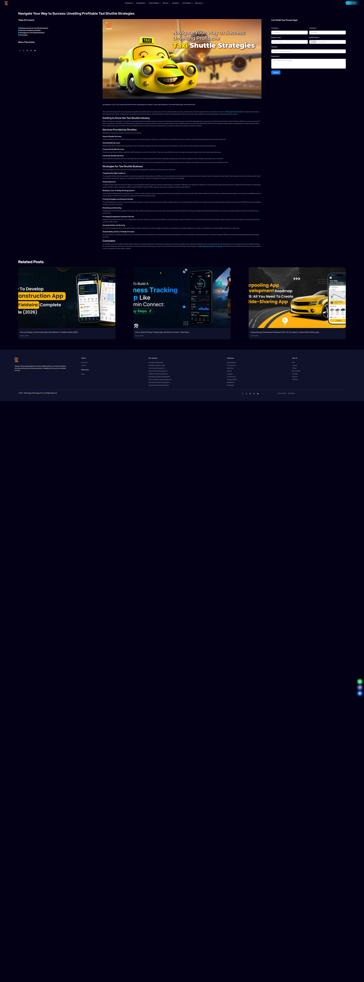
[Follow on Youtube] (34, 50)
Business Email (276, 37)
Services (165, 3)
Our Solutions (140, 3)
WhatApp (274, 47)
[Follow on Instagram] (27, 50)
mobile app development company (210, 246)
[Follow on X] (23, 50)
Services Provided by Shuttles (30, 30)
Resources (198, 3)
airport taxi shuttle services (128, 104)
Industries (175, 3)
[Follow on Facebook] (19, 50)
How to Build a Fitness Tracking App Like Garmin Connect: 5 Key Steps (162, 332)
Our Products (186, 3)
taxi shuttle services (189, 104)
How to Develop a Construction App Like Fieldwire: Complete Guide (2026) (49, 332)
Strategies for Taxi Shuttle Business (32, 33)
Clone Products (154, 3)
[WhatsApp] (360, 681)
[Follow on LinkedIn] (31, 50)
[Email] (360, 693)
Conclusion (24, 35)
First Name (274, 28)
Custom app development (160, 104)
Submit (275, 72)
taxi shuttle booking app (176, 104)
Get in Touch (352, 3)
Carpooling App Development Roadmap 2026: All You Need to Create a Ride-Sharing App (284, 332)
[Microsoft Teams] (360, 687)
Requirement (275, 56)
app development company (145, 104)
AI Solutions (128, 3)
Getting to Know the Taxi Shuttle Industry (34, 28)
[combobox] (313, 42)
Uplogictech (107, 104)
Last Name (312, 28)
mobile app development (233, 112)
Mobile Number (314, 37)
